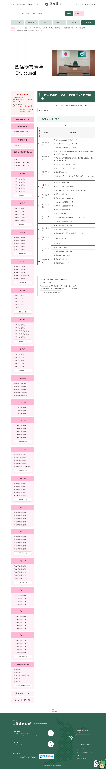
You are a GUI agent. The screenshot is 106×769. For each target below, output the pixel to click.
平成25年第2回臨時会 (20, 569)
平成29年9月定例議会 (20, 463)
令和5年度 (17, 678)
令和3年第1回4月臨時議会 (21, 331)
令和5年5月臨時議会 (20, 272)
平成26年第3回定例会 (20, 549)
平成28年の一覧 (23, 499)
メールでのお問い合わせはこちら (50, 292)
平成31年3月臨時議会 (20, 413)
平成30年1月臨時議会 (20, 425)
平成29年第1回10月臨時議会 (22, 466)
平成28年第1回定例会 (20, 489)
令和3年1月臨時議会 (20, 325)
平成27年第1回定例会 (20, 516)
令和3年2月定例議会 (20, 328)
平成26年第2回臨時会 (20, 540)
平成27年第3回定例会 (20, 522)
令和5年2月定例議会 (20, 266)
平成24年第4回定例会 (20, 604)
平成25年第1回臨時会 (20, 566)
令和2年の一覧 (23, 370)
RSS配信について (81, 758)
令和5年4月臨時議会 (20, 269)
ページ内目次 (45, 110)
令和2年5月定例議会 (20, 363)
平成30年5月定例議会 (20, 431)
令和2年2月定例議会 (20, 357)
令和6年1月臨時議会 (20, 237)
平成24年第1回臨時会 (20, 595)
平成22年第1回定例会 (20, 649)
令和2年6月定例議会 (20, 366)
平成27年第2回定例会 (20, 519)
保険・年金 (59, 23)
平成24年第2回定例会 (20, 598)
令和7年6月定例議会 (20, 217)
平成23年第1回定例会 (20, 619)
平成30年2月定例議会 (20, 428)
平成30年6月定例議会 (20, 434)
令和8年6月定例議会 (20, 191)
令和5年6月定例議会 (20, 278)
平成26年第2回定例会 (20, 546)
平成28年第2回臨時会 (20, 486)
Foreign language (22, 4)
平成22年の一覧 (23, 656)
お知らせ (16, 159)
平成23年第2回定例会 (20, 622)
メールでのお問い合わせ (85, 744)
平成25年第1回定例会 (20, 572)
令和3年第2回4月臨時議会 (21, 334)
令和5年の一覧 (23, 282)
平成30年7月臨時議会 (20, 437)
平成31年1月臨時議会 (20, 407)
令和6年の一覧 (23, 253)
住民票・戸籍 (32, 23)
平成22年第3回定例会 (20, 643)
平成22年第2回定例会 (20, 646)
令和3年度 (17, 672)
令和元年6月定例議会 (20, 386)
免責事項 (79, 755)
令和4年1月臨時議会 (20, 295)
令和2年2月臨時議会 (20, 354)
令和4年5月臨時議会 (20, 304)
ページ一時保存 (90, 4)
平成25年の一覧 (23, 582)
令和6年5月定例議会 (20, 246)
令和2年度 (17, 669)
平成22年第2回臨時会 (20, 652)
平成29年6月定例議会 (20, 460)
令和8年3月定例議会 (20, 185)
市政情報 (35, 28)
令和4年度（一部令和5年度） (22, 675)
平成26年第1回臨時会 (20, 536)
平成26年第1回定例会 (20, 543)
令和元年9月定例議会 (20, 389)
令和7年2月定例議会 (20, 211)
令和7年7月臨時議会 (20, 220)
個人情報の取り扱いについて (84, 752)
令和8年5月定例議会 (20, 188)
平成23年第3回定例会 (20, 625)
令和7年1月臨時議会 (20, 208)
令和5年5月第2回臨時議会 (21, 275)
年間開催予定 (18, 145)
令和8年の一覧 (23, 195)
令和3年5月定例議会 (20, 337)
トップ (18, 23)
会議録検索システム (23, 119)
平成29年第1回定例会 (20, 454)
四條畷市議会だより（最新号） (23, 162)
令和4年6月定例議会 (20, 307)
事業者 (74, 23)
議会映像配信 (22, 126)
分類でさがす (28, 28)
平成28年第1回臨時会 (20, 483)
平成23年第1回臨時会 (20, 616)
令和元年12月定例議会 (20, 395)
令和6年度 (17, 681)
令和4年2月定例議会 (20, 298)
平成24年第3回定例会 (20, 601)
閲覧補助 (79, 4)
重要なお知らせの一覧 (25, 109)
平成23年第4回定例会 (20, 628)
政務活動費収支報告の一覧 (23, 685)
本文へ (14, 4)
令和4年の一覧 (23, 312)
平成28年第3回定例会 (20, 495)
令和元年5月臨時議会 (20, 383)
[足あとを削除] (41, 31)
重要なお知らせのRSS (25, 111)
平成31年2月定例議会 (20, 410)
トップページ (20, 28)
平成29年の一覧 (23, 470)
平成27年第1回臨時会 (20, 512)
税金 (45, 23)
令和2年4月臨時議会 (20, 360)
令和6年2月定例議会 (20, 240)
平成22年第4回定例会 (20, 640)
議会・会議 (42, 28)
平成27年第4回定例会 (20, 525)
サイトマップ (80, 749)
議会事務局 (43, 283)
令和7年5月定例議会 (20, 214)
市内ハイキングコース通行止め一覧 (23, 106)
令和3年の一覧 (23, 341)
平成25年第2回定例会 (20, 575)
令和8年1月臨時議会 (20, 179)
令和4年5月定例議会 (20, 301)
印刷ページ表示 (90, 105)
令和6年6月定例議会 (20, 249)
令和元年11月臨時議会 (20, 392)
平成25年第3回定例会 (20, 578)
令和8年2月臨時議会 (20, 182)
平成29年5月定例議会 (20, 457)
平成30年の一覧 (23, 441)
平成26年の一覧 (23, 553)
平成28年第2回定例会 (20, 492)
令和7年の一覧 (23, 224)
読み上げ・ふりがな (34, 4)
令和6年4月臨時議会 (20, 243)
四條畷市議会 (49, 28)
